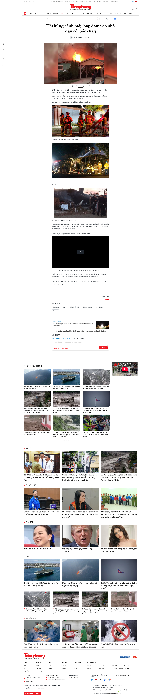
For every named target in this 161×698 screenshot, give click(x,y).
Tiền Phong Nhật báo (71, 1)
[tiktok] (101, 680)
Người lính (89, 13)
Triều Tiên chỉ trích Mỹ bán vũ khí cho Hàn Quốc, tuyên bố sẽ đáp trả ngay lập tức (95, 410)
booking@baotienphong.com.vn (56, 679)
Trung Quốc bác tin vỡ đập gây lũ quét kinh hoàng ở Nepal (37, 433)
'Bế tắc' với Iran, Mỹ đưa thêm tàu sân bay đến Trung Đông (66, 387)
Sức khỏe (55, 13)
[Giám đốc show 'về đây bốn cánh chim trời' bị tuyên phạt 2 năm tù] (42, 499)
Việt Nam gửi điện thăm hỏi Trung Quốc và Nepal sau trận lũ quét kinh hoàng (95, 434)
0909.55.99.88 (52, 677)
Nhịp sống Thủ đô (28, 671)
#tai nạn (55, 311)
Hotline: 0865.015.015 (56, 1)
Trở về (3, 64)
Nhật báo (39, 662)
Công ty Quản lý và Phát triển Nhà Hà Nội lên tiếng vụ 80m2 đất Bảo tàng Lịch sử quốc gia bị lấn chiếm (79, 477)
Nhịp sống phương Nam (42, 671)
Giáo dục (111, 13)
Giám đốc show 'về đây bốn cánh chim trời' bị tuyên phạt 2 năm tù (41, 513)
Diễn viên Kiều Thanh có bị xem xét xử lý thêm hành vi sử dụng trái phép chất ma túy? (80, 514)
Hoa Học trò (97, 1)
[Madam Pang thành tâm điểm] (42, 536)
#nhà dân (72, 307)
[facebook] (133, 1)
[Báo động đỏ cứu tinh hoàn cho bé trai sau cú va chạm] (42, 631)
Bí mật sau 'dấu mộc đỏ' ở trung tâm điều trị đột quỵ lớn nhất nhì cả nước (80, 645)
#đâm (64, 307)
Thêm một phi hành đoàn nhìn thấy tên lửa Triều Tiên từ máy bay (73, 325)
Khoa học (118, 13)
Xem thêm (136, 13)
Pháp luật (74, 13)
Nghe (3, 45)
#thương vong (87, 307)
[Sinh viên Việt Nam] (125, 657)
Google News (115, 18)
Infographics (91, 662)
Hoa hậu (125, 13)
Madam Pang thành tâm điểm (37, 548)
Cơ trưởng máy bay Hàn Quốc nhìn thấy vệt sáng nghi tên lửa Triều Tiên (81, 331)
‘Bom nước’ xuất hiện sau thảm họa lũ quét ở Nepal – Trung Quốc (96, 387)
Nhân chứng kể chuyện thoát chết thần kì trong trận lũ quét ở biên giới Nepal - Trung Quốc (66, 434)
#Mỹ (78, 307)
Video (130, 13)
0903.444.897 (74, 677)
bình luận (111, 18)
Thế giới (62, 13)
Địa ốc (49, 13)
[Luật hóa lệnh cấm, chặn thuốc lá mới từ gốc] (119, 631)
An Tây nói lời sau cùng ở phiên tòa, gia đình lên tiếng (119, 550)
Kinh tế (36, 13)
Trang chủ (25, 13)
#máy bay (56, 307)
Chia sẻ (3, 50)
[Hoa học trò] (135, 657)
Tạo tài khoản (66, 338)
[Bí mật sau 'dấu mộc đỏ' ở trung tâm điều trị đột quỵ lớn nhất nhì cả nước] (80, 631)
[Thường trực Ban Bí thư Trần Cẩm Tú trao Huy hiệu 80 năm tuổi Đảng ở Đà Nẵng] (42, 462)
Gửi (103, 347)
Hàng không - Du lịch (117, 668)
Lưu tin (3, 54)
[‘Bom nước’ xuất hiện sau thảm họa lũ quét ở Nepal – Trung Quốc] (96, 377)
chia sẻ (99, 18)
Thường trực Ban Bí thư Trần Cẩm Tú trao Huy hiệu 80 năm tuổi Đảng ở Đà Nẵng (41, 477)
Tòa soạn (106, 1)
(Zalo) (58, 677)
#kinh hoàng (99, 307)
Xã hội (30, 13)
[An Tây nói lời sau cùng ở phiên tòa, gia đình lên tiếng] (119, 536)
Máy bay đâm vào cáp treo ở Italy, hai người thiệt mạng (37, 387)
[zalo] (105, 679)
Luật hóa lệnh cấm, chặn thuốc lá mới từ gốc (118, 645)
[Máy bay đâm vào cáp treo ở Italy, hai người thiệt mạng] (37, 377)
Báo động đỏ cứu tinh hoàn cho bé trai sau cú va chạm (41, 645)
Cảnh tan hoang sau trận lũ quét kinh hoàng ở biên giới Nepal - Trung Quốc (66, 410)
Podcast (64, 662)
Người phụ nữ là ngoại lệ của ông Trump (77, 549)
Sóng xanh (42, 13)
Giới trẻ (68, 13)
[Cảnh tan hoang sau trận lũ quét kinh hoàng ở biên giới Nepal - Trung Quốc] (66, 399)
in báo (107, 18)
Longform (77, 662)
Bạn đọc (101, 668)
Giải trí (105, 13)
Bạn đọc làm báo (33, 693)
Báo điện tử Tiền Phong (80, 7)
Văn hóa (99, 13)
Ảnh (50, 662)
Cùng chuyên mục (33, 366)
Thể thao (81, 13)
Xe (94, 13)
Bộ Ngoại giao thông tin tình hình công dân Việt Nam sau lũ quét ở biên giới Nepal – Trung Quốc (37, 410)
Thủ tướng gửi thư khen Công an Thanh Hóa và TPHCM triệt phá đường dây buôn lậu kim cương (119, 514)
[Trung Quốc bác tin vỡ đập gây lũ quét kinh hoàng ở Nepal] (37, 423)
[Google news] (110, 679)
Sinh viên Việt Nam (85, 1)
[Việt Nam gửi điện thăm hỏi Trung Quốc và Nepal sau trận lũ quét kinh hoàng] (96, 423)
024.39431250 (30, 681)
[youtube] (136, 1)
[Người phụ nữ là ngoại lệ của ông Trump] (80, 536)
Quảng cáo (114, 1)
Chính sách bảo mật (122, 675)
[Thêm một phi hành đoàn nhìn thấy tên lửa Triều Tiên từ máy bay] (102, 325)
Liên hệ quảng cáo (52, 675)
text (103, 18)
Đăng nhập (55, 338)
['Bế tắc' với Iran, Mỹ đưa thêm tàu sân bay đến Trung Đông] (66, 377)
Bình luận (3, 59)
